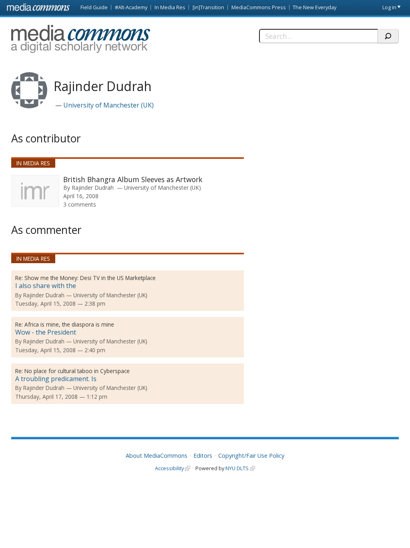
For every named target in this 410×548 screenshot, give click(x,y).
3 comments (79, 204)
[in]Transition (208, 7)
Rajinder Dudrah (93, 187)
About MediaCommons (156, 455)
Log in (389, 7)
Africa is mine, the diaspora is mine (69, 324)
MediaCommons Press (258, 7)
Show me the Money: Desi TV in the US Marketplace (90, 278)
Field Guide (94, 7)
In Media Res (170, 7)
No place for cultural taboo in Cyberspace (77, 371)
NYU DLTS (237, 468)
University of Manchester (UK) (108, 105)
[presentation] (35, 191)
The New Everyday (314, 7)
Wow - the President (45, 332)
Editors (202, 455)
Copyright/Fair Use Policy (251, 455)
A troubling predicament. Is (55, 378)
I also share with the (45, 285)
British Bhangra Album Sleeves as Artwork (133, 179)
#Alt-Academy (131, 7)
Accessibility (169, 468)
